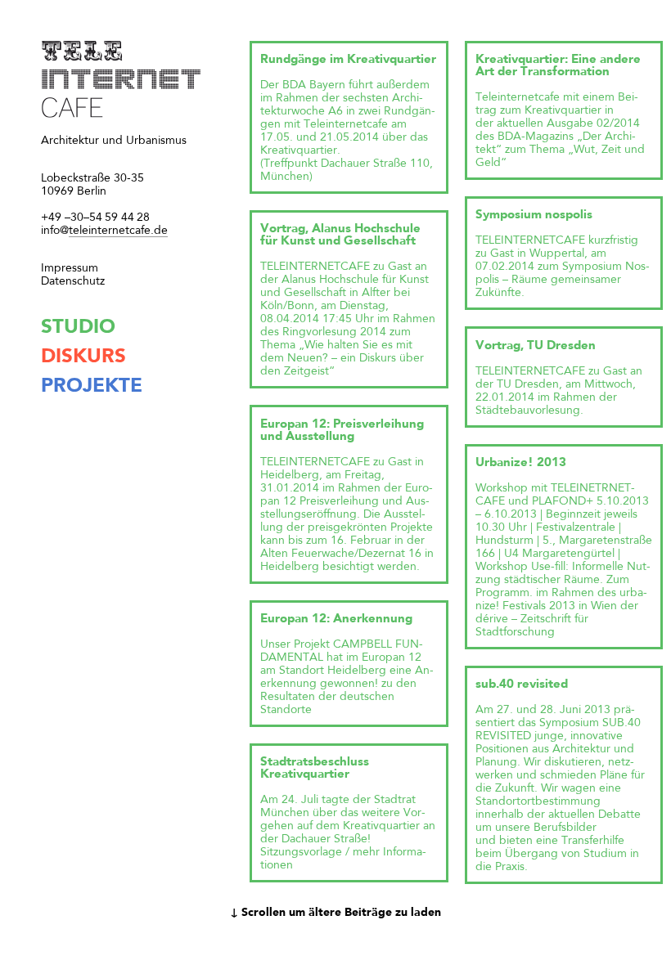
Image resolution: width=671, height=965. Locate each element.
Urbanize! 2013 (520, 463)
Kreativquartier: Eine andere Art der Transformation (558, 66)
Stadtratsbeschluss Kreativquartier (314, 768)
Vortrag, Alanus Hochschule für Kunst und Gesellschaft (340, 235)
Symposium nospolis (533, 215)
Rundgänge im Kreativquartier (348, 60)
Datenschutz (73, 281)
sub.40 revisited (521, 685)
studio (78, 328)
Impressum (69, 268)
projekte (91, 387)
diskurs (83, 357)
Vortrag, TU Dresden (535, 346)
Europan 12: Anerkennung (336, 619)
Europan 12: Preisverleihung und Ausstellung (342, 431)
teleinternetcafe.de (104, 230)
